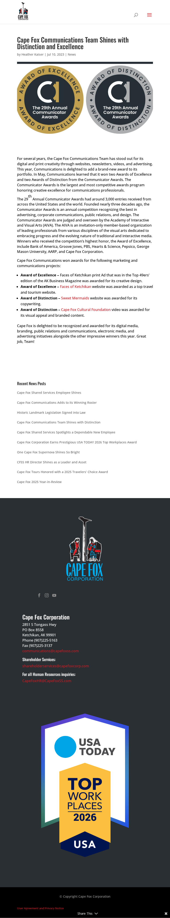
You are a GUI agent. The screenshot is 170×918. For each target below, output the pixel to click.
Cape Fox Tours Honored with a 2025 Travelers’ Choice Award (62, 472)
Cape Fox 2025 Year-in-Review (39, 482)
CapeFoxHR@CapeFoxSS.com (46, 680)
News (72, 54)
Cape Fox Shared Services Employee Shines (49, 392)
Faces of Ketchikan (75, 286)
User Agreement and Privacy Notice (40, 908)
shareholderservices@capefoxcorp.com (55, 666)
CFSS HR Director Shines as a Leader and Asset (51, 462)
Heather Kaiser (32, 54)
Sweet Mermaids (75, 298)
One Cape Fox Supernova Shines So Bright (48, 452)
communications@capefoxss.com (50, 650)
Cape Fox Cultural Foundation (86, 309)
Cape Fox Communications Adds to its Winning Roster (57, 402)
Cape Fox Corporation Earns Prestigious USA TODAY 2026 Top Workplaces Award (77, 442)
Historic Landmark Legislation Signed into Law (51, 412)
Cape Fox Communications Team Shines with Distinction (58, 422)
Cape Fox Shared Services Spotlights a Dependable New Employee (66, 432)
